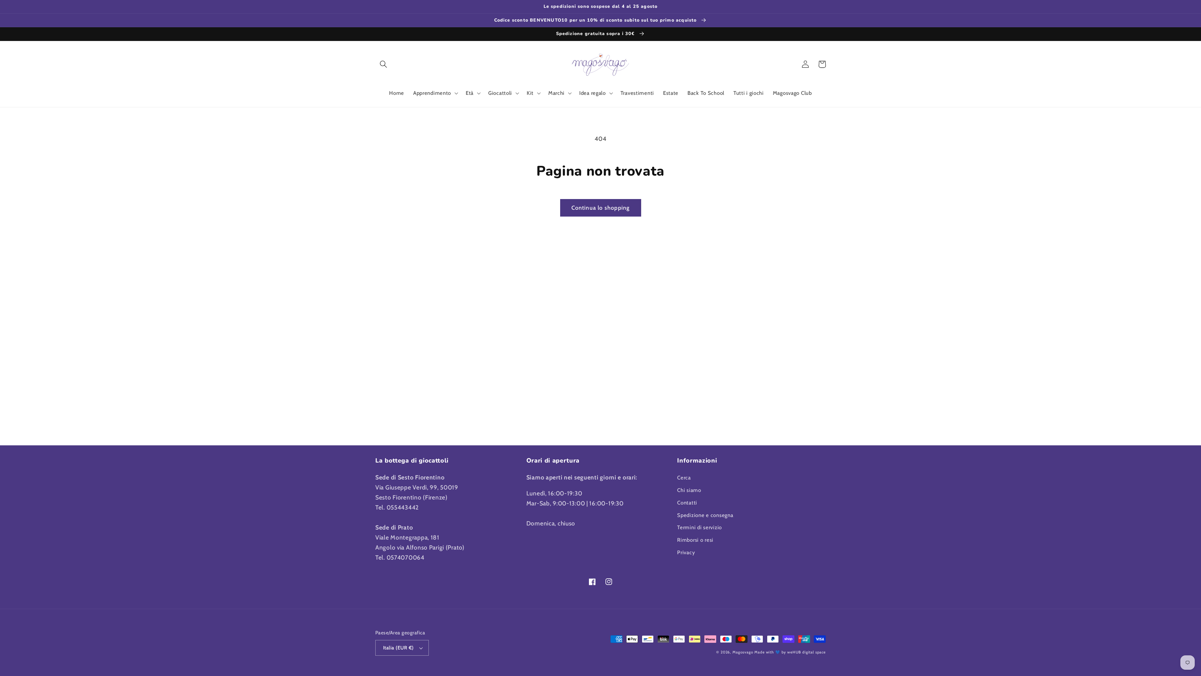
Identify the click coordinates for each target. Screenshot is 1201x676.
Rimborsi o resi (695, 540)
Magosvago (742, 652)
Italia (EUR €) (398, 648)
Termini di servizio (699, 527)
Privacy (686, 552)
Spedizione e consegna (705, 515)
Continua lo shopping (600, 207)
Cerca (684, 477)
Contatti (687, 502)
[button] (383, 64)
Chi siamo (689, 490)
